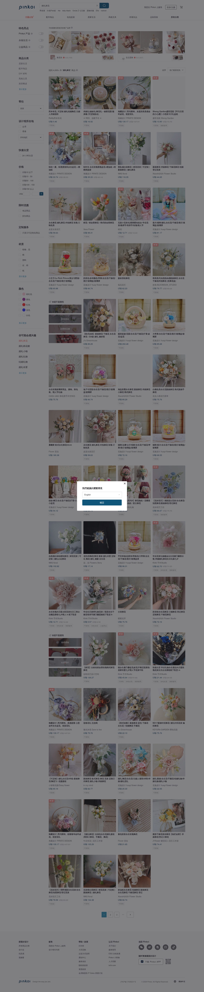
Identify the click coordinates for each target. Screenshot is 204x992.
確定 (102, 502)
